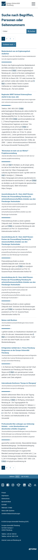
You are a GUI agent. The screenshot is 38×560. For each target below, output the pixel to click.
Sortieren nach (8, 44)
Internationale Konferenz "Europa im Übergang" (19, 383)
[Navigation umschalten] (33, 4)
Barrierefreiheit (6, 501)
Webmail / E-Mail (7, 507)
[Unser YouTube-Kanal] (3, 485)
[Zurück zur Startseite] (11, 4)
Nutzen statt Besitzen (9, 320)
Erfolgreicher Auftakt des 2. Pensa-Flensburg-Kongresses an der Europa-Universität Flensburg (18, 350)
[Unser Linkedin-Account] (24, 485)
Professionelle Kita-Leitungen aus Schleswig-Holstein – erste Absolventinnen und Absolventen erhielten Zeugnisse (18, 426)
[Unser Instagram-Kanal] (13, 485)
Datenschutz (6, 498)
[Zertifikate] (29, 485)
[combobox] (14, 31)
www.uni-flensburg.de (14, 540)
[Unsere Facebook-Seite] (8, 485)
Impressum (5, 495)
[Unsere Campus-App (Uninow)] (18, 485)
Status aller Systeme (8, 510)
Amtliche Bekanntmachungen (11, 513)
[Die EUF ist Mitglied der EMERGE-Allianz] (35, 485)
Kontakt (4, 504)
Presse (4, 492)
